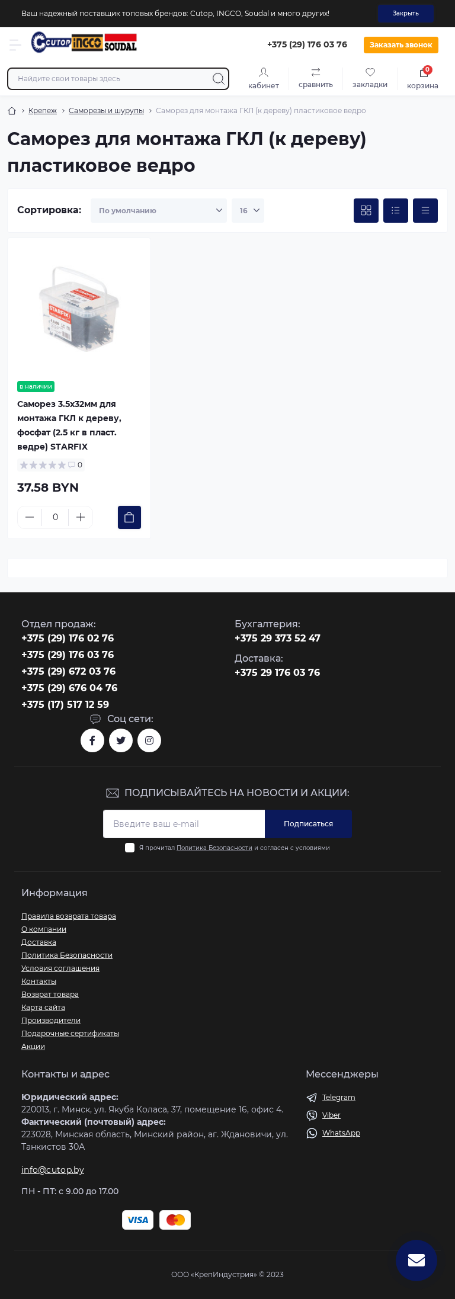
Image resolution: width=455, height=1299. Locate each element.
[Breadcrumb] (12, 111)
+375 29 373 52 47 (278, 638)
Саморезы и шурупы (106, 110)
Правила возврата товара (68, 916)
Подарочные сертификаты (70, 1033)
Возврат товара (50, 994)
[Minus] (29, 517)
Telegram (338, 1097)
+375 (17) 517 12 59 (65, 704)
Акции (33, 1046)
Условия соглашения (60, 968)
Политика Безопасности (214, 848)
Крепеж (42, 110)
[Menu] (15, 45)
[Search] (218, 79)
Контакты (38, 981)
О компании (43, 929)
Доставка (38, 942)
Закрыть (406, 13)
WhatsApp (341, 1132)
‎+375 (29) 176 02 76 (67, 638)
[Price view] (425, 210)
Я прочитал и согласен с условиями (234, 848)
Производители (51, 1020)
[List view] (395, 210)
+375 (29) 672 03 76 (68, 671)
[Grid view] (366, 210)
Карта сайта (43, 1007)
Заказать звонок (401, 44)
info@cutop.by (52, 1170)
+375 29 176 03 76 (277, 672)
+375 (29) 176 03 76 (67, 654)
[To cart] (129, 517)
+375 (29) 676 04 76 (69, 688)
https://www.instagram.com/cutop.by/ (149, 740)
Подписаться (308, 823)
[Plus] (80, 517)
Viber (331, 1115)
